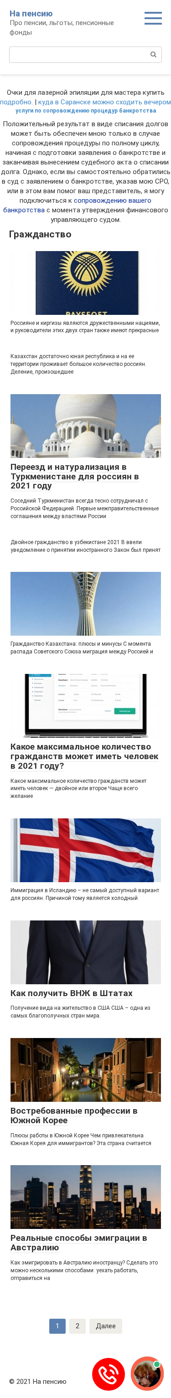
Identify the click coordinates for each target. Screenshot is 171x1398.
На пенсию (31, 13)
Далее (106, 1326)
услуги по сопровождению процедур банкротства (86, 111)
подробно (15, 102)
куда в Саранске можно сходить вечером (104, 102)
